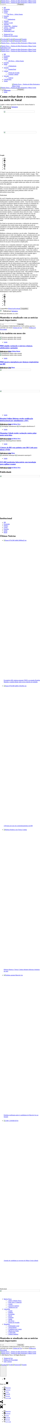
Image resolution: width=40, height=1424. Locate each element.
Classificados (7, 29)
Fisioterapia (7, 90)
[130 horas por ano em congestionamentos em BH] (22, 686)
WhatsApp (11, 308)
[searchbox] (8, 4)
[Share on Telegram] (4, 167)
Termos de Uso (8, 34)
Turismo (6, 21)
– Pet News (10, 1321)
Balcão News (8, 1299)
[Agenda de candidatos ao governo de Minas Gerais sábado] (22, 1120)
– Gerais (9, 1311)
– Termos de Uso (12, 1307)
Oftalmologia (11, 19)
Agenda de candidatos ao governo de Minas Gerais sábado (21, 1260)
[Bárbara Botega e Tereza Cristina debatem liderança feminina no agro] (22, 829)
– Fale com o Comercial (14, 1302)
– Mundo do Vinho (13, 1331)
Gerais (6, 12)
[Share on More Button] (4, 1379)
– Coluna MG (11, 1332)
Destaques (7, 1324)
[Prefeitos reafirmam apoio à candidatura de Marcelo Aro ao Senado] (22, 975)
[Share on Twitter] (4, 163)
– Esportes (10, 1317)
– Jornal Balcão (12, 1327)
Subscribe (20, 324)
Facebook (17, 308)
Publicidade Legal (9, 31)
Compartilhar (24, 308)
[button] (3, 1371)
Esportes (6, 16)
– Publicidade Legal (13, 1326)
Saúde (5, 17)
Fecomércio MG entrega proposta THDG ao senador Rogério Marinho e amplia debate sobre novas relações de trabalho (22, 681)
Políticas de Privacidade (11, 36)
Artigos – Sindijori (9, 28)
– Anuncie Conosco (13, 1305)
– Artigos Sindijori (12, 1334)
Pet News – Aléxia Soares (15, 14)
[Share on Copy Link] (4, 169)
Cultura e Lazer (8, 23)
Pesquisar (20, 4)
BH (5, 7)
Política (6, 11)
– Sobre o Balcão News (14, 1300)
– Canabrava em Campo (14, 1329)
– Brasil (9, 1316)
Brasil (5, 532)
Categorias (7, 1309)
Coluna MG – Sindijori (10, 26)
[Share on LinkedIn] (4, 165)
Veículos (6, 24)
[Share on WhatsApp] (4, 159)
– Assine (9, 1304)
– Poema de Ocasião (13, 1322)
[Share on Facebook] (4, 161)
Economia (7, 9)
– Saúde (9, 1319)
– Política (10, 1312)
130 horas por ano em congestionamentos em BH (18, 826)
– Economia (11, 1314)
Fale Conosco (8, 1361)
